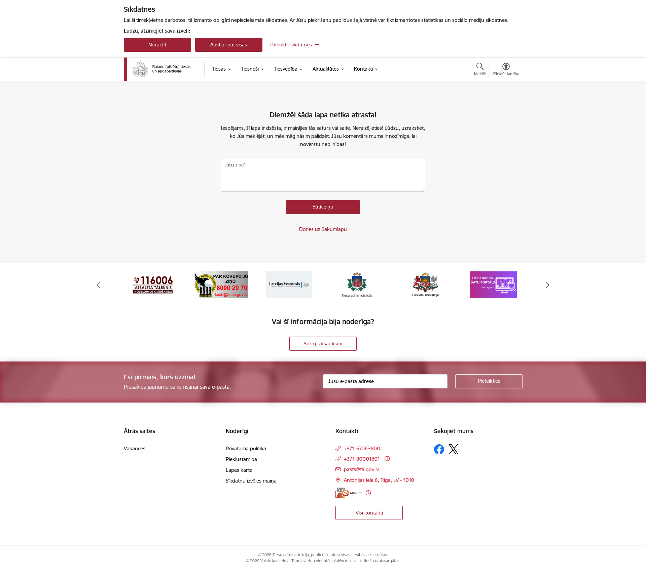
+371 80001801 (362, 459)
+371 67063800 (362, 448)
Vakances (134, 448)
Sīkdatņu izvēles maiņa (251, 481)
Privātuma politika (246, 448)
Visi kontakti (369, 512)
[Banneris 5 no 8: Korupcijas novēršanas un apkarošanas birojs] (152, 284)
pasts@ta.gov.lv (361, 469)
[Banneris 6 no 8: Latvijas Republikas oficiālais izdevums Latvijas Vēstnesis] (221, 284)
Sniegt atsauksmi (323, 343)
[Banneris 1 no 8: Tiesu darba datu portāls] (425, 284)
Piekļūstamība (241, 459)
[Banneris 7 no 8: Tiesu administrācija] (289, 284)
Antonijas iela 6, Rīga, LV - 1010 (379, 480)
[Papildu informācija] (387, 458)
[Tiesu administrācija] (161, 69)
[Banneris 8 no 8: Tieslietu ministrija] (357, 284)
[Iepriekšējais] (98, 285)
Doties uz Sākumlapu (323, 229)
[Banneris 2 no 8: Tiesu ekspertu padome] (493, 284)
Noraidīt (157, 44)
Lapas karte (239, 470)
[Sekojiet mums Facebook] (439, 449)
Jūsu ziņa (234, 165)
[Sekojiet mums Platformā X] (453, 449)
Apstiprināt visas (228, 44)
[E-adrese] (348, 492)
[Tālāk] (548, 285)
